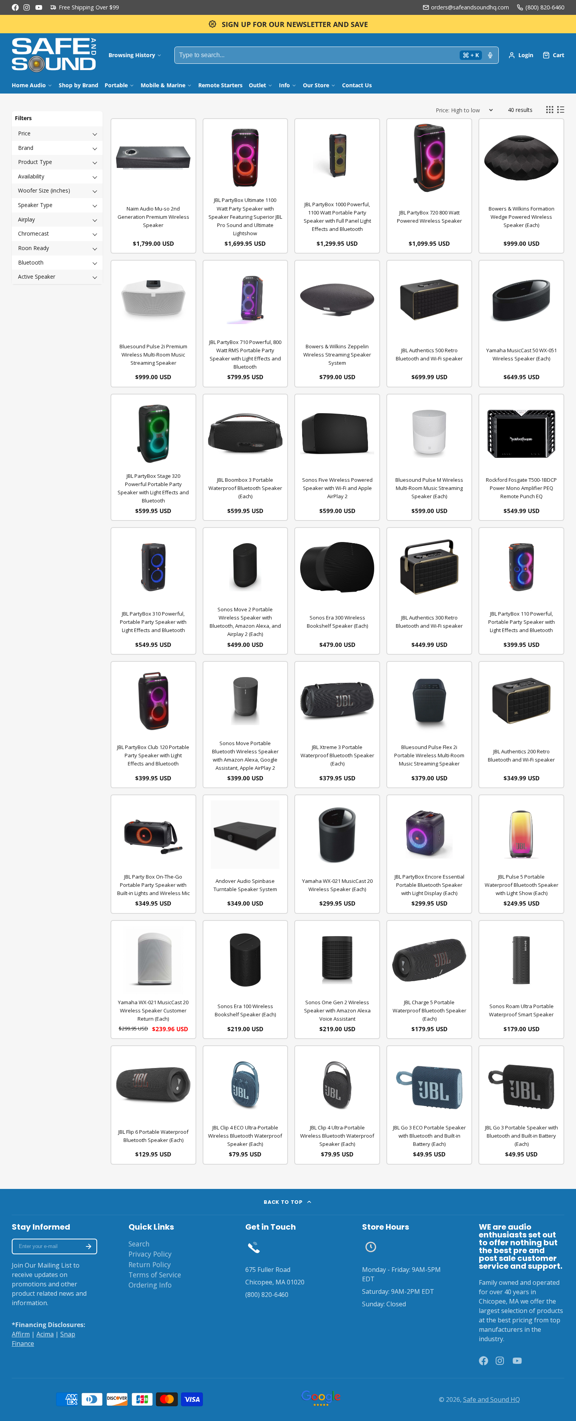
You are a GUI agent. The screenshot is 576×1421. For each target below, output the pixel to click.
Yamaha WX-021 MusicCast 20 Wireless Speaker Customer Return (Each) (153, 1010)
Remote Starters (220, 85)
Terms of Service (155, 1274)
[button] (57, 134)
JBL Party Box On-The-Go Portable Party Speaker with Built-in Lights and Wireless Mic (153, 885)
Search (139, 1243)
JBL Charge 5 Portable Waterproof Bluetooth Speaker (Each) (429, 1010)
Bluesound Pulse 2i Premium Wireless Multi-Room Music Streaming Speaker (153, 354)
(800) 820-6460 (544, 7)
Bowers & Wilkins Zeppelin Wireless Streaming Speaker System (337, 354)
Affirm (21, 1334)
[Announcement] (288, 24)
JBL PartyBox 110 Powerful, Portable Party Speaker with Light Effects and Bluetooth (521, 622)
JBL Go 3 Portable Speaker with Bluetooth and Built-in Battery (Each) (521, 1135)
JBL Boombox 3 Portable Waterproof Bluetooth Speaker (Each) (245, 488)
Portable (116, 85)
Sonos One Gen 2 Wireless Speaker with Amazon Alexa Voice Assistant (337, 1010)
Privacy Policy (150, 1254)
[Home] (54, 55)
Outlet (257, 85)
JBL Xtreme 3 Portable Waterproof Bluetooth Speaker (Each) (337, 755)
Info (284, 85)
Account (520, 55)
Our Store (316, 85)
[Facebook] (15, 7)
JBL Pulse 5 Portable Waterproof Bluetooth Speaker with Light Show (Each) (521, 885)
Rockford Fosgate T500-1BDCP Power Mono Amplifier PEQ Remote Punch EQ (521, 488)
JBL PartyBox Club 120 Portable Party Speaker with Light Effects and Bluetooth (153, 755)
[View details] (254, 1247)
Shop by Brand (78, 85)
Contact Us (357, 85)
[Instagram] (27, 7)
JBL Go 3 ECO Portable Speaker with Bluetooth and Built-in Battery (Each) (429, 1135)
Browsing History (132, 55)
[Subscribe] (88, 1246)
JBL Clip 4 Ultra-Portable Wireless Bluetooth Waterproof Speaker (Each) (337, 1135)
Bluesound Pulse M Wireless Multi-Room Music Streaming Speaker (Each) (429, 488)
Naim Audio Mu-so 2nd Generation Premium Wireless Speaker (153, 217)
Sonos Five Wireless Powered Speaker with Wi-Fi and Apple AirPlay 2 (337, 488)
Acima (45, 1334)
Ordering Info (150, 1285)
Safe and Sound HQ (491, 1399)
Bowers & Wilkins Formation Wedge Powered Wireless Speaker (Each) (521, 217)
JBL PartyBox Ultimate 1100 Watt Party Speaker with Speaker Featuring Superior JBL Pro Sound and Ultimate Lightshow (245, 216)
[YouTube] (38, 7)
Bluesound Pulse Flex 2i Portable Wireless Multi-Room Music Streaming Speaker (429, 755)
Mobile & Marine (163, 85)
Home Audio (29, 85)
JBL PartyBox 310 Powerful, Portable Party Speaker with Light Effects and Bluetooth (153, 622)
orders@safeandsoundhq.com (470, 7)
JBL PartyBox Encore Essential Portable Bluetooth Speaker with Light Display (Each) (429, 885)
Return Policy (150, 1264)
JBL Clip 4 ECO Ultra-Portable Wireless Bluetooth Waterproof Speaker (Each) (245, 1135)
